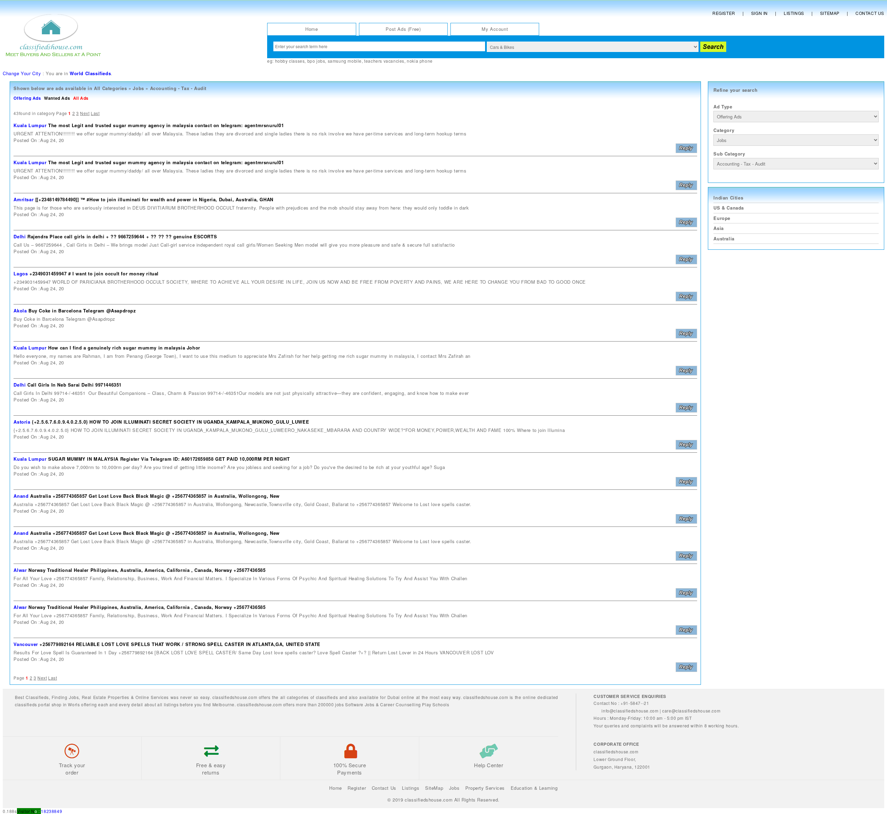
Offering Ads (27, 98)
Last (95, 113)
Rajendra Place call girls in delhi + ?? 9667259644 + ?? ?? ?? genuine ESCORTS (122, 236)
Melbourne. (224, 704)
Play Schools (435, 704)
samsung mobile (345, 61)
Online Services (152, 697)
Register (723, 13)
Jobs (138, 88)
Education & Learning (534, 788)
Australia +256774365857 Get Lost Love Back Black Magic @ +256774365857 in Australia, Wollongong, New (155, 496)
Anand (21, 496)
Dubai (393, 697)
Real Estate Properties (105, 697)
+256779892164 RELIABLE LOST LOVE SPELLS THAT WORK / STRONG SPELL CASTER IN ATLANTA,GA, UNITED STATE (179, 644)
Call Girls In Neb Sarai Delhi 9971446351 (74, 384)
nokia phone (420, 61)
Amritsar (24, 199)
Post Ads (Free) (403, 29)
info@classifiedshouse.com (629, 711)
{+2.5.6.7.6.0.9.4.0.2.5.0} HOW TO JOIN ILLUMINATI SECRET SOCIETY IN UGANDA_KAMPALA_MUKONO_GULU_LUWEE (170, 421)
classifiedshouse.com (259, 704)
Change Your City (22, 73)
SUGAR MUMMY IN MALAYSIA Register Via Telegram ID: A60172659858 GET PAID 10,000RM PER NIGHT (169, 458)
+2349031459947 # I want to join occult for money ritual (94, 273)
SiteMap (434, 788)
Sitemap (830, 13)
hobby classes (290, 61)
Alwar (20, 570)
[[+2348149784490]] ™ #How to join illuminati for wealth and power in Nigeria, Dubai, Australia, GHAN (154, 199)
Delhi (20, 236)
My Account (495, 29)
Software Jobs (360, 704)
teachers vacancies (384, 61)
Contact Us (869, 13)
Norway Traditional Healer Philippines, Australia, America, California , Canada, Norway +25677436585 (146, 570)
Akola (20, 310)
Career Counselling (400, 704)
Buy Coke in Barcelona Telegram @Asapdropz (82, 310)
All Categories (110, 88)
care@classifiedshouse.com (691, 711)
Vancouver (26, 644)
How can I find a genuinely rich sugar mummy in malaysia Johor (124, 347)
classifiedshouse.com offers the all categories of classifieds (276, 697)
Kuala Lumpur (30, 125)
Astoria (22, 421)
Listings (794, 13)
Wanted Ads (57, 98)
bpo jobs (316, 61)
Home (311, 29)
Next (84, 113)
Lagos (21, 273)
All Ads (81, 98)
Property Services (485, 788)
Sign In (759, 13)
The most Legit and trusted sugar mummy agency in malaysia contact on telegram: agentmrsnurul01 (166, 125)
